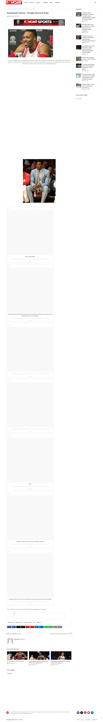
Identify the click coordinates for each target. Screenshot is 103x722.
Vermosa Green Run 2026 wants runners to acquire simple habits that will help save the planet (88, 77)
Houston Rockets (27, 622)
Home (8, 9)
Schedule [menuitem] (45, 2)
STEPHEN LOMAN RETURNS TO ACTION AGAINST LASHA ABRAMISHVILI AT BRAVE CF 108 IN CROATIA (88, 16)
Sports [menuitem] (38, 2)
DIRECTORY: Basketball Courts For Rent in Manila (88, 58)
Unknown (10, 16)
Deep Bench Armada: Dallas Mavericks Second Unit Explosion (60, 662)
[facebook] (78, 712)
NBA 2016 (39, 622)
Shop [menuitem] (51, 2)
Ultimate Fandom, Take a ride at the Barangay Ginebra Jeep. (88, 86)
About (82, 719)
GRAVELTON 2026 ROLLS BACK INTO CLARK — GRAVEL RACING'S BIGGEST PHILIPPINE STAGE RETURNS (88, 49)
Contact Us (94, 719)
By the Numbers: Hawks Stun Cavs (15, 661)
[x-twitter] (81, 712)
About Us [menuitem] (32, 2)
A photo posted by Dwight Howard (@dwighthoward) (23, 373)
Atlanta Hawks (13, 9)
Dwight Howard (19, 622)
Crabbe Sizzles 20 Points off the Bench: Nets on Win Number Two (38, 662)
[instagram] (85, 712)
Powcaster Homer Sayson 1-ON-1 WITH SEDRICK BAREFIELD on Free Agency (88, 67)
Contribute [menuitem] (57, 2)
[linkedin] (92, 712)
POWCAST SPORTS (18, 719)
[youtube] (88, 712)
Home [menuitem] (25, 2)
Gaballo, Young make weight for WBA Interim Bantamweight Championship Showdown (89, 38)
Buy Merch (88, 719)
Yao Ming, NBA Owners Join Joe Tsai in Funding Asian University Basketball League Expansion (88, 28)
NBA (34, 622)
